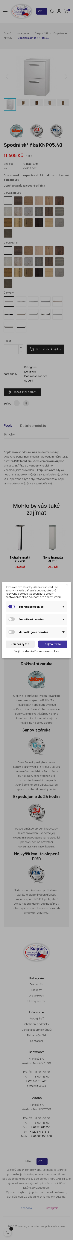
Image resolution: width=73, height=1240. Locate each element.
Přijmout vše (53, 644)
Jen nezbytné (20, 644)
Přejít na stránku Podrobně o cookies (36, 651)
